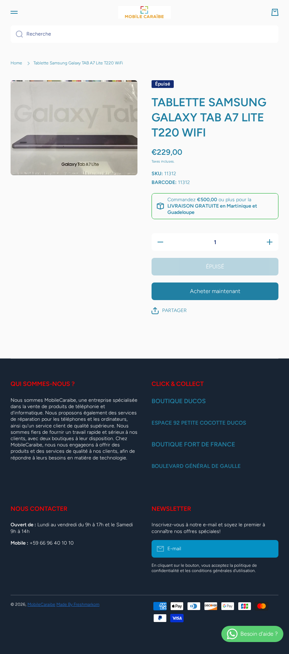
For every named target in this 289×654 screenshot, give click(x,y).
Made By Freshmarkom (77, 604)
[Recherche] (17, 34)
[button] (274, 12)
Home (16, 63)
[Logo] (144, 12)
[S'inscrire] (269, 549)
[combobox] (144, 34)
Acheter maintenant (215, 291)
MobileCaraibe (41, 604)
